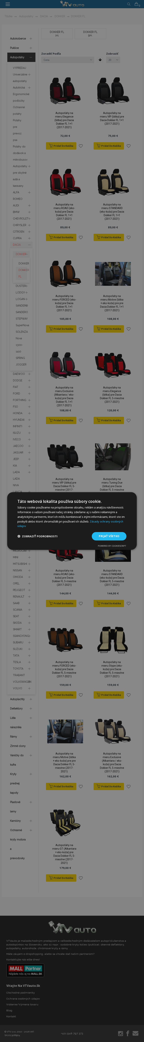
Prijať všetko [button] (109, 536)
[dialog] (72, 521)
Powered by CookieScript (112, 545)
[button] (37, 536)
